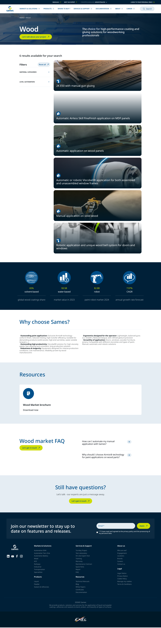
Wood (36, 558)
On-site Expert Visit (83, 556)
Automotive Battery (41, 556)
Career (129, 9)
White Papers (80, 587)
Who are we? (122, 550)
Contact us (121, 564)
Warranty (79, 561)
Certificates (80, 590)
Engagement (122, 553)
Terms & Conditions (124, 584)
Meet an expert (69, 2)
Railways (37, 564)
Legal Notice (121, 573)
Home (21, 18)
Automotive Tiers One (42, 553)
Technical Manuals (82, 581)
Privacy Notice (122, 576)
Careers (120, 561)
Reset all (42, 64)
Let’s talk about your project (34, 37)
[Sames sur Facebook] (17, 556)
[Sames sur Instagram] (21, 556)
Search (149, 9)
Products (47, 9)
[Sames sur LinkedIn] (8, 556)
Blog (77, 584)
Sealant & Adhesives (41, 587)
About (117, 9)
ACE (35, 561)
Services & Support (82, 9)
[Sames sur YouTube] (12, 556)
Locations (120, 556)
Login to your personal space (141, 2)
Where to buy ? (64, 9)
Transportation (39, 569)
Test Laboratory (81, 553)
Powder (37, 584)
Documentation (102, 9)
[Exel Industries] (80, 619)
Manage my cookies (124, 581)
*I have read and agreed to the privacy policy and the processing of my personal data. (124, 532)
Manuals (56, 2)
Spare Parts (80, 567)
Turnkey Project (81, 550)
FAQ (77, 572)
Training (79, 558)
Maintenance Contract (84, 564)
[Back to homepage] (9, 8)
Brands (120, 558)
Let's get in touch (29, 448)
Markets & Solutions (28, 9)
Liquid (36, 581)
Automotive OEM (40, 550)
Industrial (37, 567)
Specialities (38, 572)
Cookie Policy (122, 579)
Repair (78, 569)
